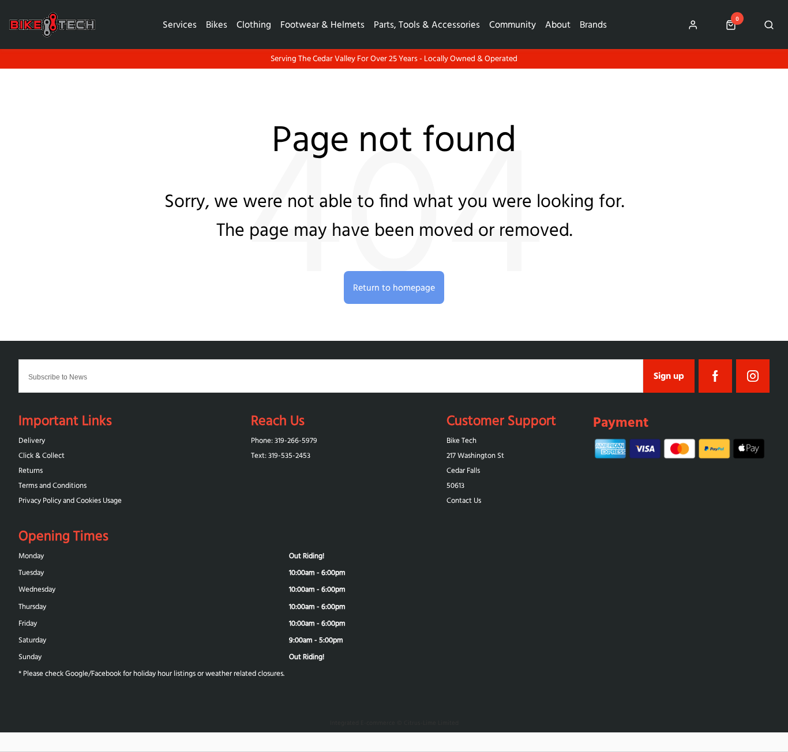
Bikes (216, 24)
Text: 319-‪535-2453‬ (280, 455)
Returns (30, 470)
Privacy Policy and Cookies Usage (70, 500)
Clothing (254, 24)
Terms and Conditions (52, 485)
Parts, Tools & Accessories (427, 24)
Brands (593, 24)
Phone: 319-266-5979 (284, 440)
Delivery (31, 440)
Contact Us (463, 500)
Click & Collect (41, 455)
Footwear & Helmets (322, 24)
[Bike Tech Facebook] (715, 376)
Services (180, 24)
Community (512, 24)
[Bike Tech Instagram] (753, 376)
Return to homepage (394, 287)
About (558, 24)
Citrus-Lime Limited (431, 723)
